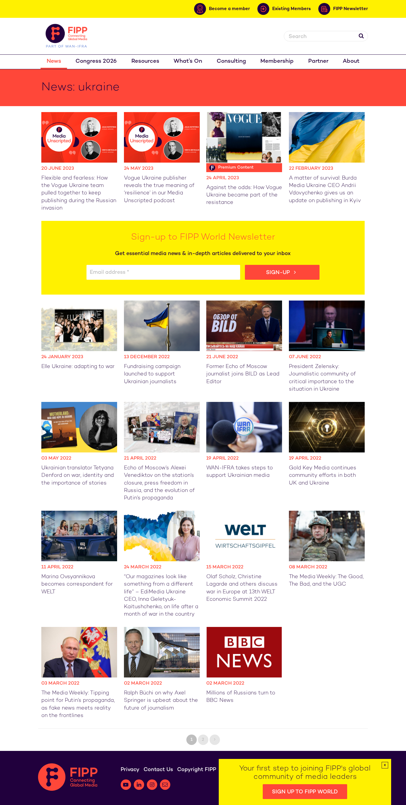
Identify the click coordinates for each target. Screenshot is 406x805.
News (54, 61)
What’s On (188, 61)
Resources (145, 61)
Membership (277, 61)
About (351, 61)
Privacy (130, 770)
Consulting (231, 61)
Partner (318, 61)
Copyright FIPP (196, 770)
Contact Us (158, 770)
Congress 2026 (96, 61)
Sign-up (278, 273)
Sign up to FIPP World (305, 792)
